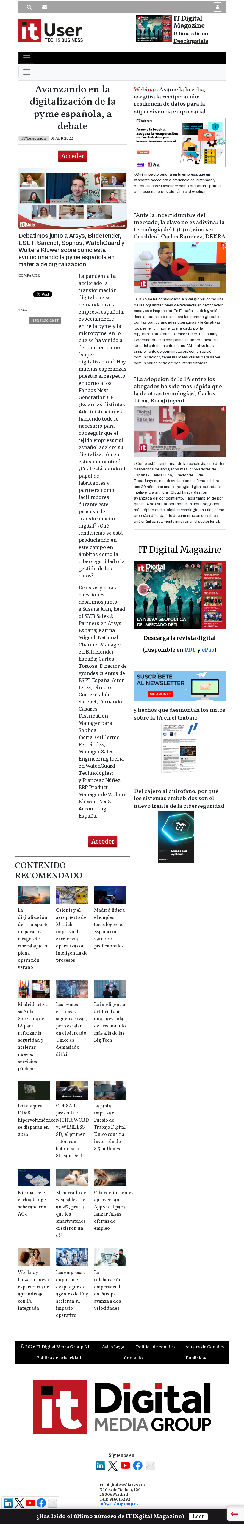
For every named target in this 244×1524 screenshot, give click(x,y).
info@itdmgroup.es (118, 1503)
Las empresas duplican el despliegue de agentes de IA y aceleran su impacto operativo (72, 1294)
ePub (208, 649)
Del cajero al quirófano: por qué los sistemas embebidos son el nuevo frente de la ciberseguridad (179, 798)
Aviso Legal (114, 1347)
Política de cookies (155, 1347)
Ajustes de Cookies (204, 1347)
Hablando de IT (45, 320)
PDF (190, 649)
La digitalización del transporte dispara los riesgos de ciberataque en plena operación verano (33, 939)
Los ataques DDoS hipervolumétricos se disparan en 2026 (38, 1120)
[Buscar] (29, 7)
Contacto (133, 1358)
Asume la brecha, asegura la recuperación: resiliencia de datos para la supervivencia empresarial (170, 101)
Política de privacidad (58, 1358)
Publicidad (197, 1358)
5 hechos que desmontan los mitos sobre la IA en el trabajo (179, 714)
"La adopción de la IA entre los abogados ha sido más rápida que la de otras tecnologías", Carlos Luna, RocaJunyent (178, 390)
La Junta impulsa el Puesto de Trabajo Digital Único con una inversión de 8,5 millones (110, 1127)
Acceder (72, 156)
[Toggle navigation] (26, 58)
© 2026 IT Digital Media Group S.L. (55, 1347)
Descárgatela (190, 41)
